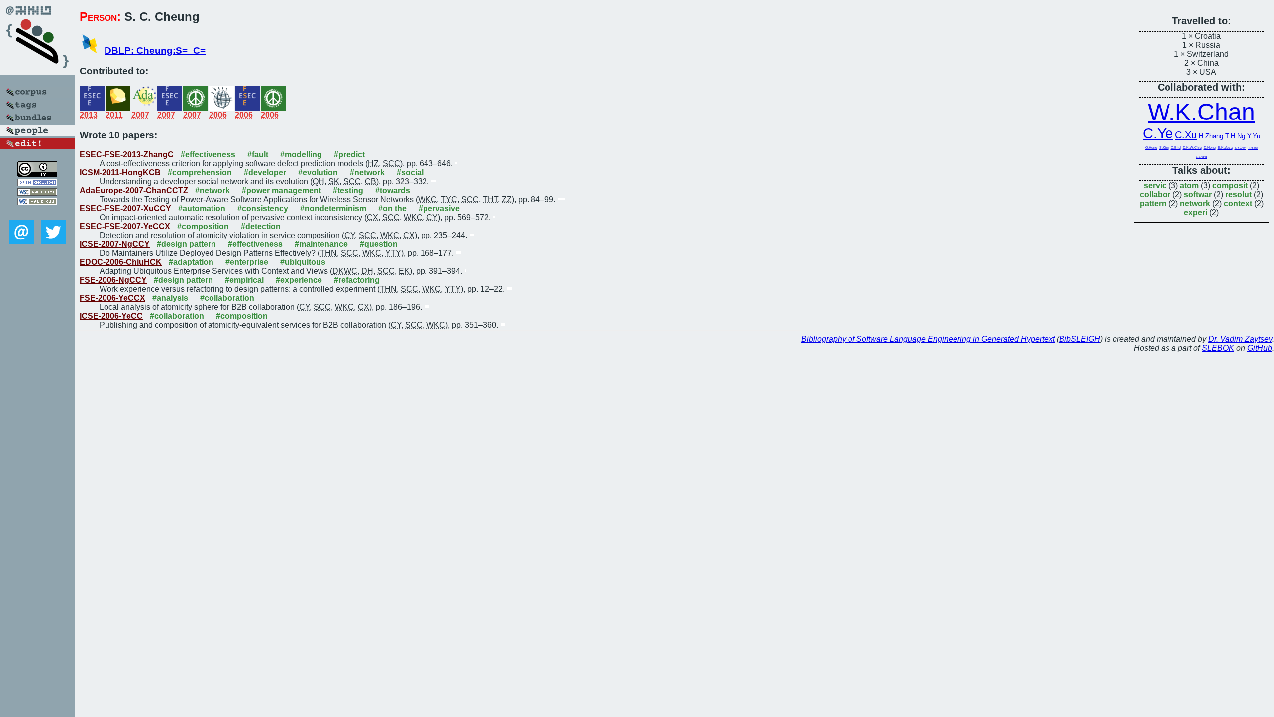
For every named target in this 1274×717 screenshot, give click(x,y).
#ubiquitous (302, 262)
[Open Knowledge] (37, 183)
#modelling (301, 154)
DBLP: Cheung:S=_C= (155, 50)
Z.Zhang (1201, 156)
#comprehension (200, 172)
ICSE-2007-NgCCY (115, 244)
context (1238, 203)
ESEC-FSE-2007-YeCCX (125, 226)
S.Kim (1164, 147)
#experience (299, 280)
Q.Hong (1151, 147)
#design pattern (186, 244)
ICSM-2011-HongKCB (120, 172)
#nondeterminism (333, 208)
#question (379, 244)
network (1195, 203)
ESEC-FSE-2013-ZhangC (127, 154)
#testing (348, 190)
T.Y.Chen (1240, 147)
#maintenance (321, 244)
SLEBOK (1218, 348)
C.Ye (1158, 133)
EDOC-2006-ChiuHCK (121, 262)
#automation (201, 208)
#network (367, 172)
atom (1189, 185)
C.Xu (1186, 134)
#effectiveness (208, 154)
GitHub (1259, 348)
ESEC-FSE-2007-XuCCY (125, 208)
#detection (261, 226)
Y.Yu (1253, 136)
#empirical (244, 280)
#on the (392, 208)
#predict (349, 154)
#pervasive (439, 208)
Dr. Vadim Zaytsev (1240, 339)
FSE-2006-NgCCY (113, 280)
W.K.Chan (1201, 112)
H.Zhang (1211, 136)
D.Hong (1210, 147)
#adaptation (191, 262)
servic (1155, 185)
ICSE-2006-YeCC (111, 316)
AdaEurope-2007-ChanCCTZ (134, 190)
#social (410, 172)
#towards (392, 190)
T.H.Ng (1235, 136)
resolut (1238, 194)
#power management (281, 190)
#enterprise (246, 262)
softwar (1198, 194)
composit (1230, 185)
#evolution (318, 172)
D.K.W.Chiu (1192, 147)
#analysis (170, 298)
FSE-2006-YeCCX (112, 298)
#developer (265, 172)
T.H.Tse (1253, 147)
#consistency (262, 208)
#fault (257, 154)
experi (1195, 212)
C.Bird (1176, 147)
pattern (1153, 203)
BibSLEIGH (1079, 339)
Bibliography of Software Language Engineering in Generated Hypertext (928, 339)
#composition (203, 226)
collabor (1155, 194)
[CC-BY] (37, 174)
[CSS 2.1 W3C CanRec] (37, 212)
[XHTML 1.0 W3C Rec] (37, 193)
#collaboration (227, 298)
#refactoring (357, 280)
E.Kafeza (1225, 147)
